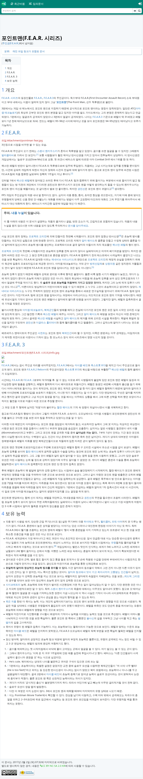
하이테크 (89, 521)
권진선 (81, 188)
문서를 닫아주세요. (78, 225)
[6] (19, 286)
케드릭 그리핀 (132, 576)
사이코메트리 (13, 584)
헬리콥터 (105, 521)
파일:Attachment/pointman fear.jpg (22, 140)
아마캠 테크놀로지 (32, 310)
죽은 (8, 601)
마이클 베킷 (81, 365)
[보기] (134, 10)
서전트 (41, 333)
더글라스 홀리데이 (46, 322)
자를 (13, 601)
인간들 (124, 572)
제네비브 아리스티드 (62, 259)
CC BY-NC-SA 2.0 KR (53, 765)
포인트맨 (61, 102)
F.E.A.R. (38, 98)
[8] (55, 546)
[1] (37, 154)
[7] (109, 369)
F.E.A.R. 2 (29, 380)
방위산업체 (96, 263)
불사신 (90, 618)
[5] (93, 267)
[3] (112, 188)
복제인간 (67, 333)
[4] (120, 235)
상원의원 (110, 263)
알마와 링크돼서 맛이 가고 (82, 572)
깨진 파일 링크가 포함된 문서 (29, 51)
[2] (72, 173)
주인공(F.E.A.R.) (10, 43)
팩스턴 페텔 (23, 180)
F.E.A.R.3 (49, 98)
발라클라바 (8, 155)
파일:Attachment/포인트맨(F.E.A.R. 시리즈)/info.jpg (30, 352)
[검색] (139, 10)
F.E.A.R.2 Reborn (36, 369)
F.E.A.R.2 (6, 365)
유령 (113, 542)
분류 (6, 51)
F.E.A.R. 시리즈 (10, 98)
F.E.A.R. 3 (15, 344)
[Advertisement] (72, 25)
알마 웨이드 (88, 240)
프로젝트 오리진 (38, 236)
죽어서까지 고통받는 (108, 572)
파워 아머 (117, 521)
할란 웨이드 (63, 407)
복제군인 (49, 310)
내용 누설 (17, 213)
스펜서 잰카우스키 (47, 151)
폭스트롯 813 (98, 365)
